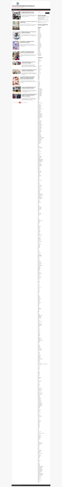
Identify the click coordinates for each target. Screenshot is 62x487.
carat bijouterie (39, 175)
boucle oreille (39, 157)
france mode (39, 252)
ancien (38, 70)
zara (38, 482)
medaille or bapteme (40, 340)
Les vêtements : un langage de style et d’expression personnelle (27, 42)
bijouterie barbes (40, 114)
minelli (38, 347)
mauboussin (39, 337)
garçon (38, 257)
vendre (38, 458)
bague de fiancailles (40, 89)
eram (38, 235)
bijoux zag (39, 141)
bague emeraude (40, 91)
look (38, 312)
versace (39, 461)
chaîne (38, 184)
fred (38, 253)
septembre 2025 (40, 37)
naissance (39, 357)
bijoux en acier (39, 126)
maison (39, 320)
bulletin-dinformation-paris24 (28, 23)
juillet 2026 (39, 29)
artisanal (39, 82)
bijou (38, 103)
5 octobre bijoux (40, 60)
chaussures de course (40, 197)
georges (39, 266)
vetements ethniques (40, 474)
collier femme (39, 209)
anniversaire (39, 72)
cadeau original (39, 171)
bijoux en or (39, 129)
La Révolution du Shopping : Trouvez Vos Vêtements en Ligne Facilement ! (29, 70)
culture (38, 219)
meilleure (39, 342)
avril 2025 (39, 41)
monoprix (39, 352)
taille (38, 440)
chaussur (39, 192)
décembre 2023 (39, 54)
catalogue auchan (40, 180)
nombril (39, 361)
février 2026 (39, 33)
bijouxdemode (39, 142)
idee (38, 286)
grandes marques (40, 273)
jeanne (38, 294)
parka (38, 374)
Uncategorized (39, 455)
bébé (38, 101)
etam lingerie (39, 237)
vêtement (39, 464)
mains (38, 319)
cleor (38, 204)
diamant (39, 221)
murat (38, 354)
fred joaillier (39, 254)
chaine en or (39, 186)
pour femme (39, 399)
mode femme (39, 348)
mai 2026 (39, 30)
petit (38, 382)
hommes (39, 285)
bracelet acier (39, 163)
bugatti (38, 167)
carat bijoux (39, 176)
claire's (38, 202)
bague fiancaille (39, 93)
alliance (39, 67)
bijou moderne (39, 110)
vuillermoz (39, 478)
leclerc (38, 306)
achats (38, 63)
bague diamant (39, 90)
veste (38, 462)
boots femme (39, 151)
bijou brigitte (39, 105)
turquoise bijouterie (40, 453)
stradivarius (39, 436)
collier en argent (40, 207)
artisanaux (39, 85)
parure (38, 376)
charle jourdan (39, 188)
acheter (39, 64)
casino (38, 179)
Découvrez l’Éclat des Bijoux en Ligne (42, 22)
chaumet (39, 190)
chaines (39, 187)
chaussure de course (40, 194)
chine (38, 199)
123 (38, 58)
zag (38, 480)
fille (38, 248)
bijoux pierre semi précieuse (41, 137)
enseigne (39, 234)
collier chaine (39, 206)
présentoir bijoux (40, 404)
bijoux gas (39, 132)
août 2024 (39, 47)
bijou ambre (39, 104)
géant (38, 260)
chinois (38, 200)
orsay (38, 371)
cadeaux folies (39, 172)
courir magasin (39, 213)
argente (39, 75)
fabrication (39, 238)
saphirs (38, 424)
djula (38, 224)
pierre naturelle (39, 390)
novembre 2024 (39, 45)
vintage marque (39, 477)
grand (38, 271)
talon (38, 441)
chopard (39, 201)
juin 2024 (39, 49)
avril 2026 (39, 31)
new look (39, 360)
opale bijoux (39, 365)
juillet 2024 (39, 48)
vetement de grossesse (40, 466)
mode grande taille (40, 349)
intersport (39, 290)
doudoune (39, 227)
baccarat (39, 86)
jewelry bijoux (39, 298)
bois (38, 148)
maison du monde (40, 321)
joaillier (38, 300)
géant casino (39, 262)
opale (38, 364)
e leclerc (39, 228)
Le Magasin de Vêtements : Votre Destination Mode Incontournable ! (27, 12)
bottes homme (39, 153)
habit (38, 279)
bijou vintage (39, 111)
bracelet (39, 162)
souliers (39, 432)
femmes (39, 242)
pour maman (39, 402)
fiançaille (39, 246)
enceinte (39, 231)
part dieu (39, 375)
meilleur (39, 341)
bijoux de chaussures (40, 124)
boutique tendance (40, 161)
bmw (38, 145)
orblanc (39, 368)
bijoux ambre (39, 121)
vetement (39, 463)
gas (38, 259)
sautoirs (39, 427)
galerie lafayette (40, 255)
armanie (39, 79)
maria (38, 329)
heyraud (39, 282)
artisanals (39, 84)
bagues (38, 97)
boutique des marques (40, 159)
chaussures (39, 196)
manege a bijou (39, 323)
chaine (38, 183)
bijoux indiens (39, 133)
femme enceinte (40, 241)
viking (38, 476)
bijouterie (39, 112)
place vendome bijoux (40, 393)
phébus (38, 385)
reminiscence (39, 412)
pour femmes (39, 400)
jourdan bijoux (39, 302)
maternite (39, 335)
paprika (38, 372)
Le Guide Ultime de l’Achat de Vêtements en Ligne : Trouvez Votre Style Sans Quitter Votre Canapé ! (29, 95)
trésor (38, 449)
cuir (38, 217)
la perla (38, 303)
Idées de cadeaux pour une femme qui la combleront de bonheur (28, 32)
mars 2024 (39, 51)
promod (39, 408)
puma (38, 411)
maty (38, 336)
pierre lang (39, 389)
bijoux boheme (39, 122)
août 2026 (39, 28)
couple (38, 211)
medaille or (39, 339)
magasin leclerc (39, 316)
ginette (38, 269)
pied (38, 386)
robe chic (39, 414)
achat (38, 62)
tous (38, 447)
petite (38, 383)
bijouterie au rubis (40, 113)
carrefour (39, 177)
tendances (39, 444)
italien (38, 291)
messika (39, 345)
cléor (38, 203)
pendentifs (39, 378)
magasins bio (39, 317)
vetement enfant (40, 467)
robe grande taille (40, 416)
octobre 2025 (39, 36)
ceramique (39, 182)
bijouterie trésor (40, 117)
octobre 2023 (39, 55)
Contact (20, 9)
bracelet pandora (40, 165)
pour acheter (39, 397)
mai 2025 (39, 40)
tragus (38, 448)
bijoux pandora (39, 136)
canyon (38, 173)
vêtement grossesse (40, 469)
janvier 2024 (39, 53)
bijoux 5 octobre (40, 120)
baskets (39, 99)
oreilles (38, 369)
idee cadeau (39, 287)
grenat (38, 274)
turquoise (39, 452)
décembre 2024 (39, 44)
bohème (39, 146)
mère (38, 343)
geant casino (39, 261)
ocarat (38, 362)
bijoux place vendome (40, 138)
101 (25, 102)
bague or (39, 96)
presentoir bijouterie (40, 403)
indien (38, 288)
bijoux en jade (39, 128)
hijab (38, 283)
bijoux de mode (39, 125)
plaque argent (39, 394)
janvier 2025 (39, 43)
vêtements (39, 472)
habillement (39, 278)
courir (38, 212)
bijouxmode (39, 143)
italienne (39, 292)
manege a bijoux (40, 324)
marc (38, 327)
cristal (38, 215)
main (38, 318)
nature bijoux (39, 358)
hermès (39, 281)
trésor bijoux (39, 451)
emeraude (39, 230)
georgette (39, 267)
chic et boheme (39, 198)
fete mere (39, 244)
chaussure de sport (40, 195)
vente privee (39, 460)
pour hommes (39, 401)
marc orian (39, 328)
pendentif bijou (39, 377)
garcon (38, 256)
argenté (39, 76)
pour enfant (39, 398)
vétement (39, 465)
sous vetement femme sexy (41, 433)
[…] (28, 16)
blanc (38, 144)
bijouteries (39, 118)
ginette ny (39, 270)
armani (38, 78)
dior (38, 223)
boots (38, 150)
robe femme (39, 415)
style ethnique (39, 437)
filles (38, 249)
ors (38, 370)
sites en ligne (39, 431)
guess (38, 277)
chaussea (39, 191)
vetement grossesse (40, 470)
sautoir (38, 426)
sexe (38, 428)
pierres (38, 391)
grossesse (39, 275)
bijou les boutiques (40, 108)
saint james (39, 420)
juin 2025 (39, 39)
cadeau (38, 170)
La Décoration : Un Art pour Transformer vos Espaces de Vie (28, 22)
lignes (38, 310)
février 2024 (39, 52)
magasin (39, 314)
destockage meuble (40, 220)
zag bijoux (39, 481)
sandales (39, 422)
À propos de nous (14, 9)
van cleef (39, 456)
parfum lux (39, 373)
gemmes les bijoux (40, 265)
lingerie (38, 311)
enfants (39, 233)
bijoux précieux (39, 139)
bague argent (39, 88)
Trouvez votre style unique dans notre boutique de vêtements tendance (29, 88)
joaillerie (39, 299)
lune (38, 313)
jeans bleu (39, 296)
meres (38, 344)
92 (21, 102)
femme (38, 240)
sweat (38, 439)
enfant (38, 232)
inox (38, 289)
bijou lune (39, 109)
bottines (39, 155)
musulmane (39, 356)
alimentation (39, 66)
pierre (38, 387)
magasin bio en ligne (40, 315)
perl (38, 379)
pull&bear (39, 410)
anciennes (39, 71)
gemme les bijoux (40, 263)
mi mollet (39, 346)
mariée (38, 332)
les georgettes (39, 308)
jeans (38, 295)
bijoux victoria (39, 140)
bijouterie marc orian (40, 116)
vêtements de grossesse (40, 473)
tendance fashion (40, 443)
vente (38, 459)
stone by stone (39, 435)
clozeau (39, 205)
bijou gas (39, 107)
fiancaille (39, 245)
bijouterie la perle (40, 115)
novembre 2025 (39, 35)
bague (38, 87)
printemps (39, 407)
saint (38, 419)
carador (39, 174)
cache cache (39, 169)
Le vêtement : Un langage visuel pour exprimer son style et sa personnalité (27, 52)
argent (38, 74)
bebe (38, 100)
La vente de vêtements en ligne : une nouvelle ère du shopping (28, 62)
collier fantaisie (39, 208)
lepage (38, 307)
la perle (38, 304)
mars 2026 (39, 32)
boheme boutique (40, 147)
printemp (39, 406)
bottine (38, 154)
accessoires (39, 61)
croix (38, 216)
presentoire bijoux (40, 405)
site (38, 430)
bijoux (38, 119)
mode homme (39, 350)
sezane (38, 429)
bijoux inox (39, 134)
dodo (38, 225)
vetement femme (40, 468)
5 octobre (39, 59)
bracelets (39, 166)
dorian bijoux (39, 226)
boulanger (39, 158)
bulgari (38, 168)
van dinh (39, 457)
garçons (39, 258)
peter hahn (39, 381)
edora (38, 229)
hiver (38, 284)
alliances (39, 68)
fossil (38, 250)
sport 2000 (39, 434)
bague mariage (39, 95)
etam (38, 236)
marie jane (39, 331)
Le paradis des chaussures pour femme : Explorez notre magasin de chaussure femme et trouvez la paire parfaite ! (27, 77)
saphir (38, 423)
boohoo (39, 149)
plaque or (39, 395)
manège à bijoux (40, 325)
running (39, 418)
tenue (38, 445)
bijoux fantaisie (39, 130)
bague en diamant (40, 92)
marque (39, 333)
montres (39, 353)
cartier (38, 178)
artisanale (39, 83)
